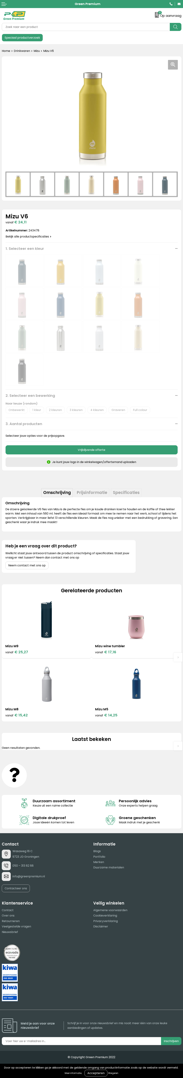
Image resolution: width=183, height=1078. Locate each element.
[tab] (57, 492)
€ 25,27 (16, 652)
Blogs (97, 851)
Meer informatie (73, 1073)
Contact (8, 910)
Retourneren (11, 921)
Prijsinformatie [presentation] (92, 492)
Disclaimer (100, 926)
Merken (98, 862)
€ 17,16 (105, 652)
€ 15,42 (16, 715)
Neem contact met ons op (27, 565)
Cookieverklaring (105, 915)
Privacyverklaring (105, 921)
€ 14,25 (106, 715)
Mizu (37, 51)
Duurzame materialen (108, 867)
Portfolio (99, 857)
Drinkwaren (22, 51)
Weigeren (113, 1073)
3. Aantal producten (24, 424)
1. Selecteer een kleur (25, 248)
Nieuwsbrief (10, 932)
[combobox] (86, 27)
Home (6, 51)
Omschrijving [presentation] (57, 492)
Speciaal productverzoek (22, 38)
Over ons (8, 915)
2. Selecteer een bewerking (30, 395)
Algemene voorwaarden (110, 910)
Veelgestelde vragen (16, 926)
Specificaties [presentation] (126, 492)
